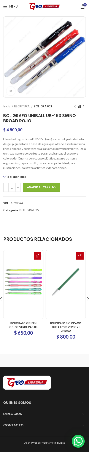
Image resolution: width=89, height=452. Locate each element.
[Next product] (83, 106)
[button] (37, 256)
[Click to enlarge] (10, 91)
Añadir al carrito (41, 187)
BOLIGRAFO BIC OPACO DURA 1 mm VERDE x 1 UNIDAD (65, 327)
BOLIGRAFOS (43, 106)
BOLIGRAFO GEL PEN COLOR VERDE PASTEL (23, 325)
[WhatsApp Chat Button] (78, 441)
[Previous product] (75, 106)
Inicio (7, 106)
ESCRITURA (22, 106)
